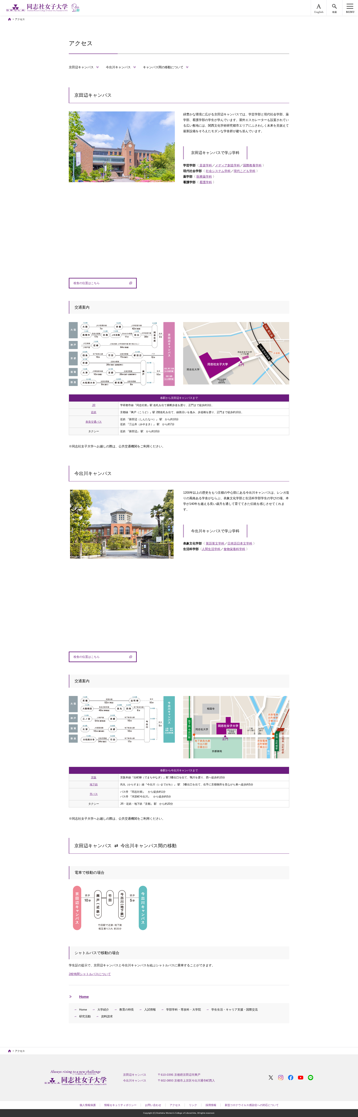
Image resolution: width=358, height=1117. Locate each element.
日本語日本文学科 (239, 543)
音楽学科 (205, 165)
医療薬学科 (204, 176)
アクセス (175, 1105)
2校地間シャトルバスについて (90, 974)
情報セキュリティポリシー (120, 1105)
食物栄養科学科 (234, 549)
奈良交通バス (94, 421)
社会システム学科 (218, 171)
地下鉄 (94, 784)
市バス (94, 794)
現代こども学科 (244, 171)
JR (93, 405)
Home (84, 997)
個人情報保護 (88, 1105)
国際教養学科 (252, 165)
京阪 (93, 777)
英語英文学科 (215, 543)
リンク (193, 1105)
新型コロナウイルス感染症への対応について (252, 1105)
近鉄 (93, 412)
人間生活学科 (211, 549)
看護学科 (206, 182)
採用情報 (211, 1105)
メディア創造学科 (227, 165)
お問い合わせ (153, 1105)
